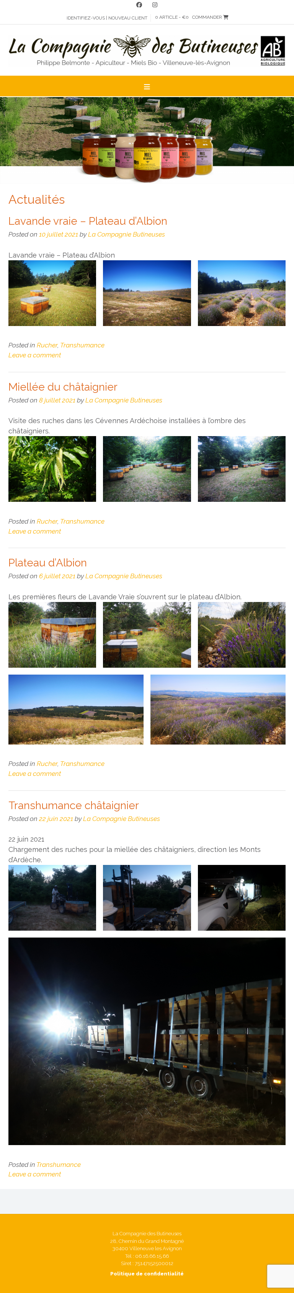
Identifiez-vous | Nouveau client (107, 18)
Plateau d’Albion (47, 562)
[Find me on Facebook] (139, 5)
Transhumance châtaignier (73, 805)
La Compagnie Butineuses (126, 234)
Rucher (47, 345)
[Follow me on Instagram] (155, 5)
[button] (147, 86)
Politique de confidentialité (147, 1273)
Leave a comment (34, 355)
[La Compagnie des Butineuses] (147, 51)
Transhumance (82, 345)
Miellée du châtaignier (63, 387)
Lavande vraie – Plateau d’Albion (87, 221)
